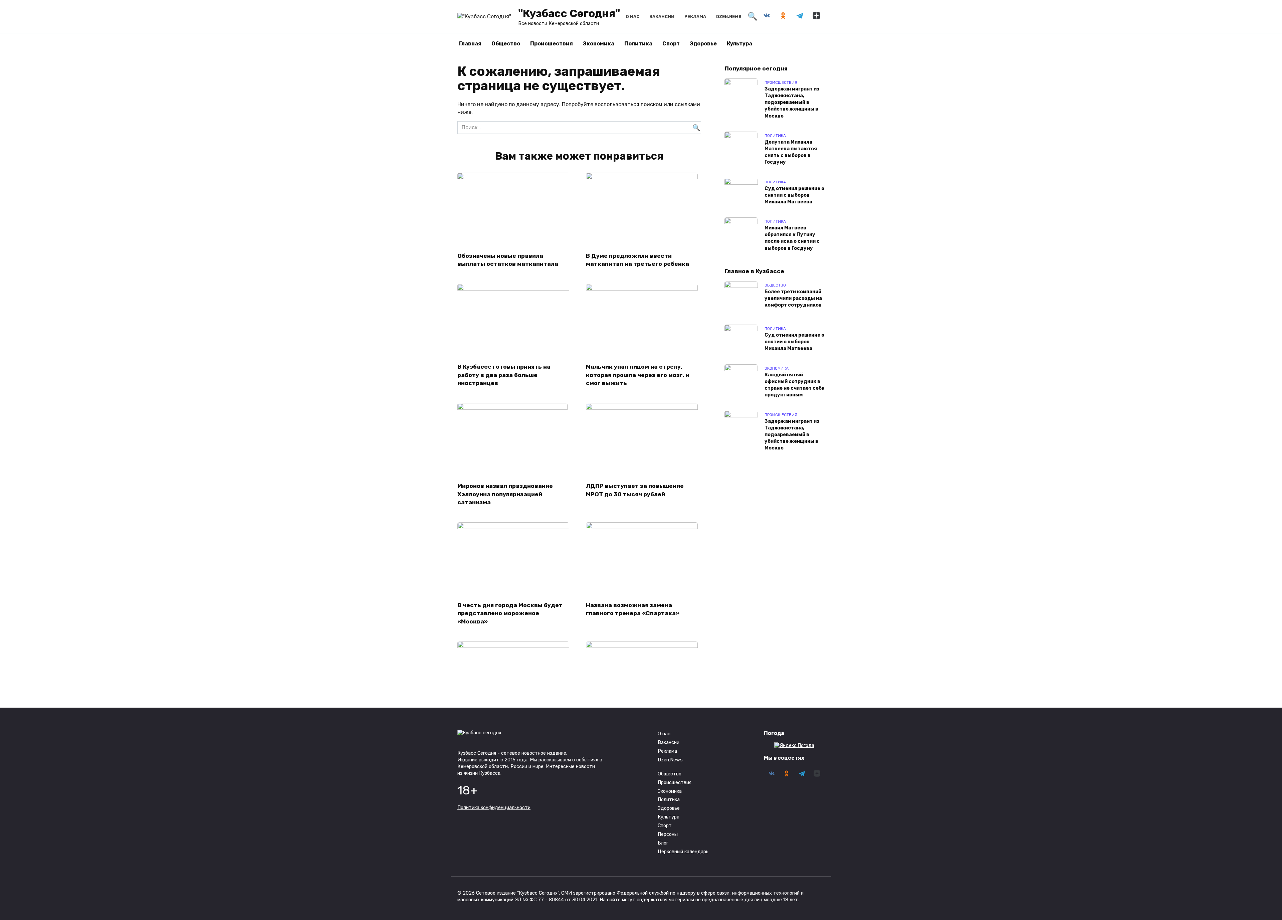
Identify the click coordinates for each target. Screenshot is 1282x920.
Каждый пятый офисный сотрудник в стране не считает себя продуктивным (795, 385)
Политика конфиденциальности (493, 807)
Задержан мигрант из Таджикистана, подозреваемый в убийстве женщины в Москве (792, 102)
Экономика (598, 43)
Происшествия (551, 43)
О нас (632, 16)
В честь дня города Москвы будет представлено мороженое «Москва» (510, 613)
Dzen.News (728, 16)
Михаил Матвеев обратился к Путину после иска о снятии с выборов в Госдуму (792, 238)
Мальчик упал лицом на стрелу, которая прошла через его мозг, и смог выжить (637, 374)
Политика (638, 43)
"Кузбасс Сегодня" (569, 13)
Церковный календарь (683, 852)
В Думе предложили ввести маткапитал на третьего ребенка (637, 259)
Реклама (695, 16)
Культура (739, 43)
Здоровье (703, 43)
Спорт (671, 43)
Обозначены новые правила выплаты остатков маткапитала (507, 259)
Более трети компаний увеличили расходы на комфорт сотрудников (793, 298)
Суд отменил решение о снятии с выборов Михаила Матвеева (794, 195)
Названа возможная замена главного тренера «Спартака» (632, 609)
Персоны (668, 834)
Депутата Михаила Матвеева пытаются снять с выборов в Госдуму (791, 152)
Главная (470, 43)
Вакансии (661, 16)
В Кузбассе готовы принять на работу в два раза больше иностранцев (504, 374)
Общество (505, 43)
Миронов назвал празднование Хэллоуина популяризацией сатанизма (505, 494)
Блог (663, 843)
